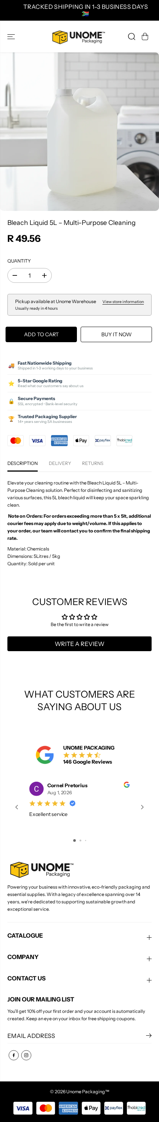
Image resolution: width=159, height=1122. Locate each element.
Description (22, 463)
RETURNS (93, 463)
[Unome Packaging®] (77, 36)
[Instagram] (26, 1055)
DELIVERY (60, 463)
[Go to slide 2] (80, 840)
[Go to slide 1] (74, 840)
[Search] (131, 36)
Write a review (79, 643)
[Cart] (145, 36)
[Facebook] (13, 1055)
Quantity (19, 261)
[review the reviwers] (126, 786)
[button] (11, 36)
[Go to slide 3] (85, 840)
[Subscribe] (149, 1036)
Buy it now (116, 334)
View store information (123, 301)
